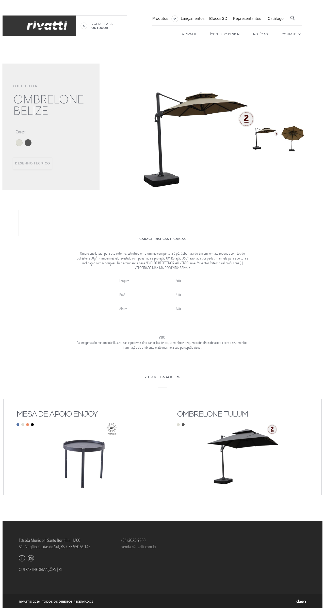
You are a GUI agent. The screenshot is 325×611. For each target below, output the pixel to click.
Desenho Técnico (32, 163)
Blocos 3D (218, 18)
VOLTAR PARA (102, 26)
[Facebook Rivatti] (22, 558)
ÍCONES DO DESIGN (224, 34)
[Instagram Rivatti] (31, 558)
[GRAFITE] (28, 143)
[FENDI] (19, 143)
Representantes (247, 18)
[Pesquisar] (292, 18)
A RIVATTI (189, 34)
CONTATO (289, 34)
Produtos (160, 18)
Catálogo (276, 18)
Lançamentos (192, 18)
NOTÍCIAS (260, 34)
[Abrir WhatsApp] (312, 598)
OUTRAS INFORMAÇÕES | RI (40, 569)
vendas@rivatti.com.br (138, 546)
